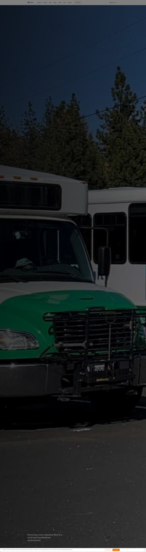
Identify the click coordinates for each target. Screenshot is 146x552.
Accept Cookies (116, 549)
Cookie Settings (108, 549)
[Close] (144, 550)
